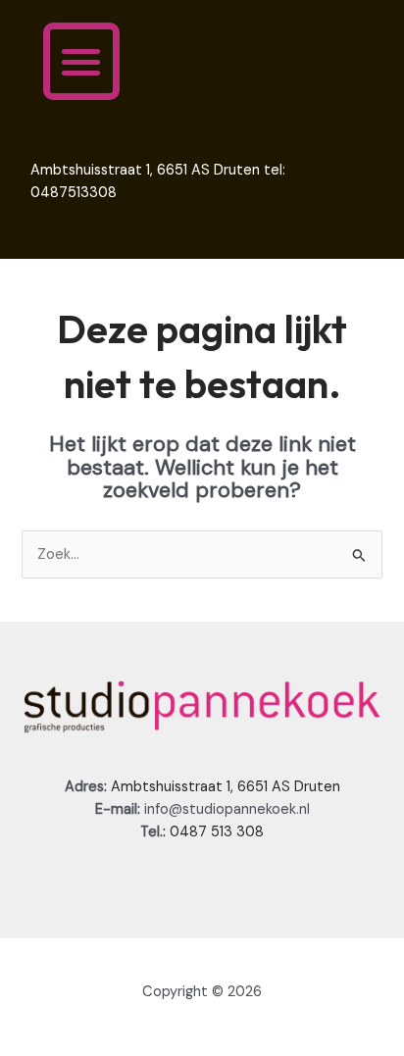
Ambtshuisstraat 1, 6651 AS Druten (225, 787)
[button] (82, 61)
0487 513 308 (217, 832)
